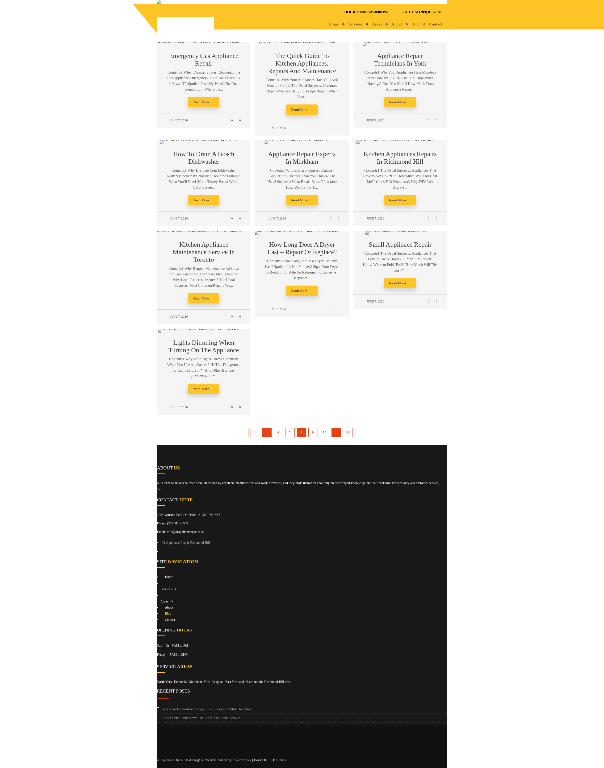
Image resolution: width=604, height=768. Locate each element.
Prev (243, 432)
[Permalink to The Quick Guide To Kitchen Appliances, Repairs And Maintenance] (301, 42)
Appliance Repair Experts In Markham (302, 157)
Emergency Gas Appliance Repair (203, 59)
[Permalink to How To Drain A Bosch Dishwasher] (203, 140)
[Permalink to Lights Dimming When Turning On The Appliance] (203, 329)
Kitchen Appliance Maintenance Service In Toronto (204, 252)
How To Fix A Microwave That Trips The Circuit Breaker (201, 718)
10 (324, 432)
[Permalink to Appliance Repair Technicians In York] (400, 42)
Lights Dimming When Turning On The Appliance (203, 346)
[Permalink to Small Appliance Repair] (400, 230)
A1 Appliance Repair (171, 760)
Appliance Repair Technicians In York (400, 59)
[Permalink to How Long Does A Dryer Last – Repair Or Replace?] (302, 230)
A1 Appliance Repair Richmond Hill (185, 542)
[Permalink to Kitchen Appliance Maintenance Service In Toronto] (203, 230)
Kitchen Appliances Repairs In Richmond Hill (400, 157)
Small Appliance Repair (400, 244)
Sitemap (223, 760)
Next (359, 432)
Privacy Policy (241, 760)
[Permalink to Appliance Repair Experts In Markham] (302, 140)
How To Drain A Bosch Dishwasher (203, 157)
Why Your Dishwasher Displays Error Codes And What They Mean (207, 709)
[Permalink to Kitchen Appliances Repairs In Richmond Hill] (400, 140)
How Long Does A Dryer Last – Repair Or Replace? (302, 248)
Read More (201, 102)
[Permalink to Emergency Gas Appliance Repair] (203, 42)
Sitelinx (281, 760)
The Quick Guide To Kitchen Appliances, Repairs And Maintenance (302, 63)
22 (347, 432)
